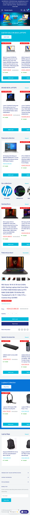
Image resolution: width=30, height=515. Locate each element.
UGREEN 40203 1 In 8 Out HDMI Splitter (10, 355)
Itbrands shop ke (5, 303)
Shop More (6, 386)
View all (27, 87)
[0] (27, 10)
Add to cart (10, 78)
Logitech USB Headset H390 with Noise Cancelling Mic (9, 407)
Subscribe (6, 500)
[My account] (24, 10)
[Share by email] (28, 329)
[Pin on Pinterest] (22, 329)
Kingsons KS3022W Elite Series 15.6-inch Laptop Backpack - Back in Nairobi (10, 453)
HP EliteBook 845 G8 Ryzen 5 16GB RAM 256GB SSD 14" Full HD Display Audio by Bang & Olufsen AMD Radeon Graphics (10, 158)
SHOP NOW (6, 37)
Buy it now (15, 323)
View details (26, 252)
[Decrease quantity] (8, 313)
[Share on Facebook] (19, 329)
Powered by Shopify (5, 511)
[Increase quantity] (16, 313)
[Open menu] (2, 10)
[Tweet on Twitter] (25, 329)
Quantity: (3, 313)
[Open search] (21, 10)
